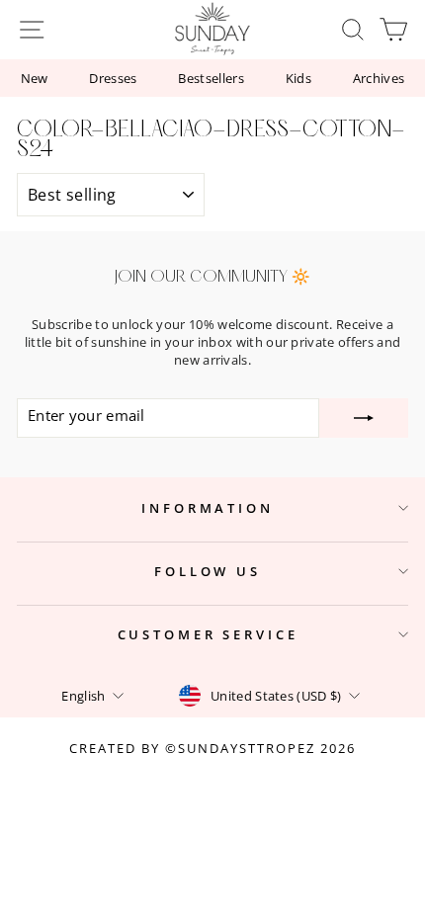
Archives (379, 78)
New (34, 78)
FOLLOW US (207, 571)
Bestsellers (211, 78)
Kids (298, 78)
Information (207, 508)
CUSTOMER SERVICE (208, 634)
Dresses (112, 78)
